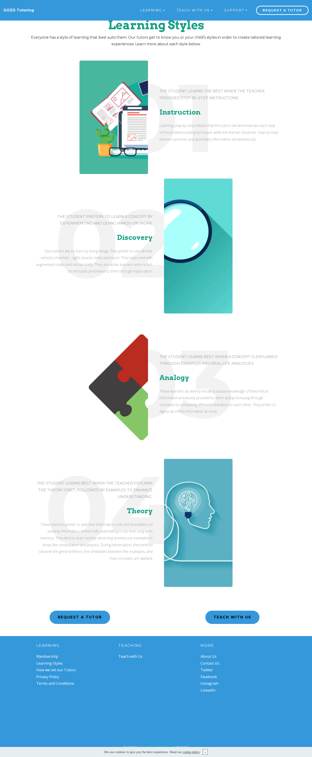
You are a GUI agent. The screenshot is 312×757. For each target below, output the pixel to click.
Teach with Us (130, 656)
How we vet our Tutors (56, 669)
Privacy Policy (47, 676)
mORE (207, 645)
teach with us (232, 617)
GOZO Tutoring (18, 10)
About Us (209, 656)
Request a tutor (282, 10)
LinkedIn (208, 690)
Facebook (209, 676)
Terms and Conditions (55, 683)
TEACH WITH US (193, 10)
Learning (48, 645)
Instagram (209, 683)
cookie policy (191, 752)
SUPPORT (234, 10)
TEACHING (130, 645)
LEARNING (151, 10)
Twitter (207, 669)
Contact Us (210, 663)
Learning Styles (49, 663)
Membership (47, 656)
